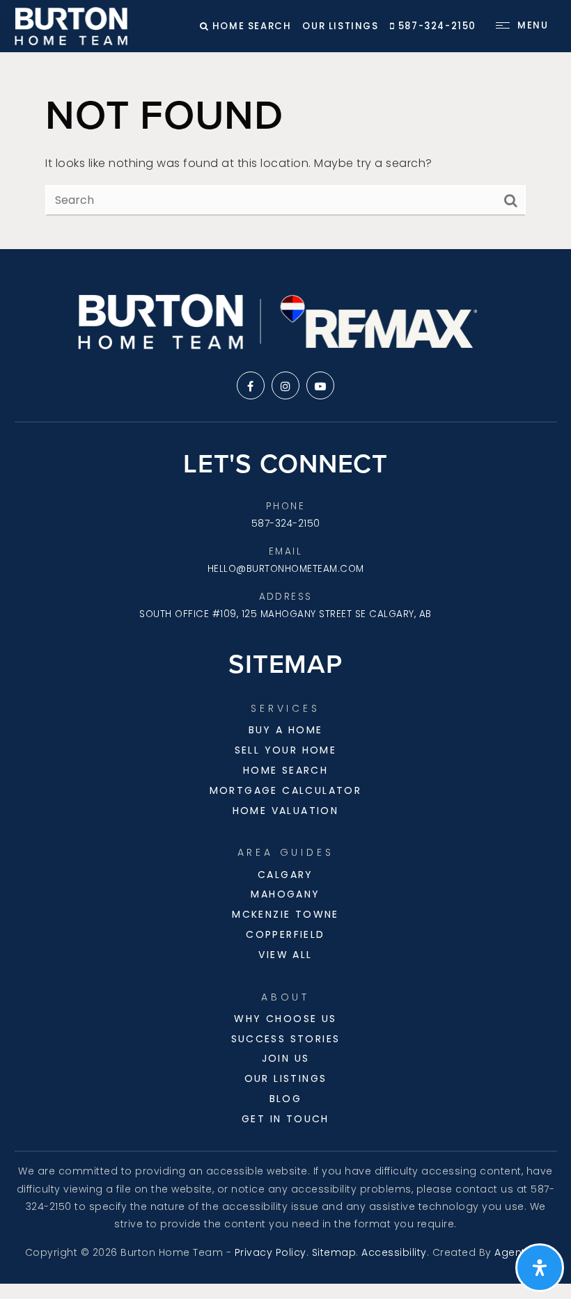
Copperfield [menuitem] (285, 934)
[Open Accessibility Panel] (539, 1267)
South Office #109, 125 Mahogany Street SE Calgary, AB (285, 614)
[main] (285, 151)
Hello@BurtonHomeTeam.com (286, 568)
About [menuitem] (285, 997)
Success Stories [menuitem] (286, 1039)
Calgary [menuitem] (285, 875)
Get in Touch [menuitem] (285, 1119)
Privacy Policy (270, 1252)
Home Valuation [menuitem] (286, 811)
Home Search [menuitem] (285, 770)
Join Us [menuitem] (286, 1058)
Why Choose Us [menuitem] (285, 1019)
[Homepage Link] (71, 25)
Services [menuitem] (285, 708)
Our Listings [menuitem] (285, 1078)
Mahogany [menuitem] (285, 894)
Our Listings (340, 26)
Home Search (250, 26)
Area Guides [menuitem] (285, 852)
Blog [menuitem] (285, 1099)
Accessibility (394, 1252)
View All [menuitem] (285, 955)
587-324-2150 (435, 26)
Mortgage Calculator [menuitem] (286, 790)
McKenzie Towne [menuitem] (285, 914)
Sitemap (334, 1252)
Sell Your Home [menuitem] (286, 750)
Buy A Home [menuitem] (286, 730)
